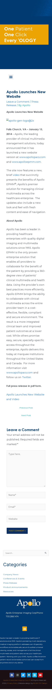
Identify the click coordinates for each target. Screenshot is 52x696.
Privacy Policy (12, 683)
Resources (8, 591)
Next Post (26, 415)
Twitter (26, 377)
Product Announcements (15, 587)
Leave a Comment (17, 101)
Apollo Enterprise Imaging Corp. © (17, 680)
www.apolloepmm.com (26, 161)
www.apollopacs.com (32, 157)
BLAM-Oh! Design (40, 683)
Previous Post (26, 408)
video (16, 175)
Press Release (10, 583)
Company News (10, 574)
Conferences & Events (13, 579)
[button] (11, 76)
